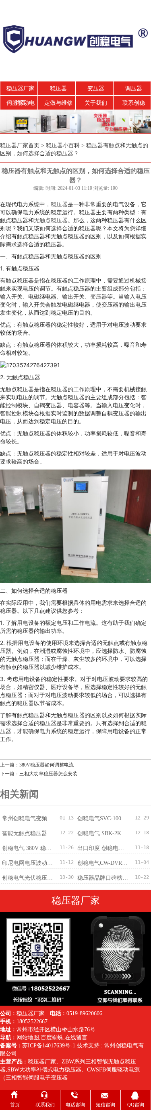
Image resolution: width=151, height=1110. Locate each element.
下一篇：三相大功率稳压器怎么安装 (38, 774)
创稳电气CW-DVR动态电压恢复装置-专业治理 (103, 863)
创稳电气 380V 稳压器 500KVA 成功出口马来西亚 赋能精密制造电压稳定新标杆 (28, 848)
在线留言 (76, 1038)
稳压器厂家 (42, 1062)
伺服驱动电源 (20, 105)
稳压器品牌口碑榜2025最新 (103, 878)
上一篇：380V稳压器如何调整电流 (37, 765)
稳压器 (58, 88)
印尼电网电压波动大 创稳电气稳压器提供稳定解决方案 (28, 863)
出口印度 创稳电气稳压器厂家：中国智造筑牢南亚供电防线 (103, 848)
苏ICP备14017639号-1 (48, 1046)
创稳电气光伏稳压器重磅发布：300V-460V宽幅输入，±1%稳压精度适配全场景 (28, 878)
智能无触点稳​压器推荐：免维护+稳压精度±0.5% (28, 833)
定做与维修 (58, 103)
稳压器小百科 (63, 145)
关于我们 (96, 103)
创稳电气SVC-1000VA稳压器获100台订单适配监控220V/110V (103, 818)
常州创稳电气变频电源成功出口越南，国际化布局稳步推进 (28, 818)
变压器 (95, 88)
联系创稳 (133, 103)
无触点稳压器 (51, 220)
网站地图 (28, 1038)
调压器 (133, 88)
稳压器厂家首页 (20, 90)
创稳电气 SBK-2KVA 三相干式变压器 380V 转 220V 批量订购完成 (103, 833)
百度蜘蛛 (52, 1038)
